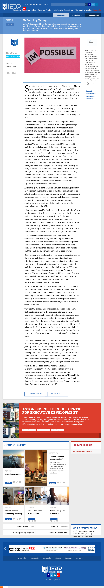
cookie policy (35, 558)
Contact (32, 4)
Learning (8, 483)
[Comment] (13, 73)
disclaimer (68, 558)
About (26, 4)
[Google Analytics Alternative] (4, 587)
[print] (15, 73)
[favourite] (8, 73)
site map (58, 558)
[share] (10, 73)
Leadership (31, 519)
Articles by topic (94, 15)
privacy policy (22, 558)
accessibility (47, 558)
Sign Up (39, 4)
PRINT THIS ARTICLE (56, 394)
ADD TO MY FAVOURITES (36, 394)
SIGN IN (46, 4)
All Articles (60, 15)
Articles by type (77, 15)
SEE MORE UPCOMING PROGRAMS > (83, 451)
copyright (79, 558)
